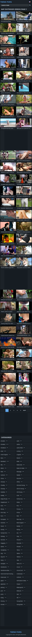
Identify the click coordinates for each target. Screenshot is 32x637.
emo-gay (4, 512)
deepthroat (5, 502)
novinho (20, 478)
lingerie (20, 454)
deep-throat (5, 499)
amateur (4, 444)
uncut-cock (21, 570)
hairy (3, 560)
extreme (4, 522)
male (19, 461)
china (3, 478)
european (4, 519)
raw (19, 516)
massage (20, 471)
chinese (4, 482)
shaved (20, 539)
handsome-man (6, 570)
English (30, 1)
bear (3, 471)
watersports (21, 587)
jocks (3, 594)
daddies (4, 492)
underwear (21, 574)
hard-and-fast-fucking (7, 574)
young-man (21, 601)
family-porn (5, 533)
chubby (4, 485)
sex (19, 533)
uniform (20, 577)
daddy (4, 495)
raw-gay (20, 519)
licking (20, 451)
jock (3, 591)
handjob (4, 563)
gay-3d (4, 556)
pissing (20, 509)
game (3, 546)
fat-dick (4, 539)
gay (3, 553)
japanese (4, 584)
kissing (4, 601)
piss (19, 505)
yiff (18, 597)
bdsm (3, 468)
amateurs (4, 447)
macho (19, 458)
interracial (5, 577)
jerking (4, 587)
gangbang (5, 550)
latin (19, 441)
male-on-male (22, 468)
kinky (3, 597)
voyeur (19, 584)
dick (3, 505)
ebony (3, 509)
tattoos (20, 556)
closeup (4, 488)
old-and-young (22, 485)
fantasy (4, 536)
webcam (20, 591)
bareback (5, 461)
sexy (19, 536)
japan (3, 580)
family (4, 529)
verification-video (22, 580)
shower (20, 546)
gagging (4, 543)
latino (20, 444)
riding (20, 529)
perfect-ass (21, 499)
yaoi (19, 594)
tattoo (20, 553)
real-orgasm (21, 522)
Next (24, 410)
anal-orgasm (5, 454)
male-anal (21, 465)
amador (4, 441)
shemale (20, 543)
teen (19, 560)
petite (19, 502)
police (19, 512)
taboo (19, 550)
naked (19, 475)
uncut (19, 567)
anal (3, 451)
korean (4, 604)
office (19, 482)
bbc (3, 465)
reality (20, 526)
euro (3, 516)
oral (19, 495)
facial (3, 526)
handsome (5, 567)
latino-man (21, 447)
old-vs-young (21, 488)
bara (3, 458)
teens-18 (20, 563)
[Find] (30, 5)
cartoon (4, 475)
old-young (21, 492)
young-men (21, 604)
